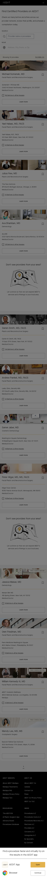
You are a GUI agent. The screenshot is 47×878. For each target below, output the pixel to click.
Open (38, 865)
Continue (37, 873)
